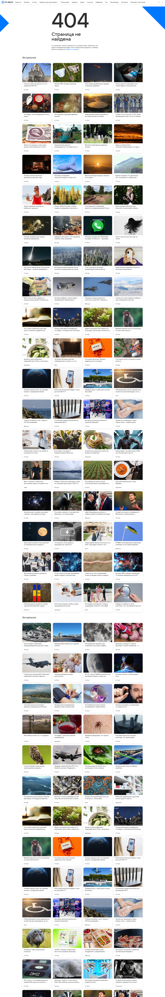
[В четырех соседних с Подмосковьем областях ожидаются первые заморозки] (67, 444)
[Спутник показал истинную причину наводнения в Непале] (36, 820)
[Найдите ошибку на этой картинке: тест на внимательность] (128, 597)
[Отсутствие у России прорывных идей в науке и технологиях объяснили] (67, 567)
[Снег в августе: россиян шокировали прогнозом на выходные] (97, 261)
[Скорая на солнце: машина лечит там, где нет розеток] (67, 628)
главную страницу (72, 49)
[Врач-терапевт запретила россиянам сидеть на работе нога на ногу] (36, 475)
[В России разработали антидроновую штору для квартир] (67, 689)
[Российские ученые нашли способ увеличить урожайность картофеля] (97, 475)
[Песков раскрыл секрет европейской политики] (36, 719)
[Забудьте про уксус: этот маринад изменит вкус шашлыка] (67, 230)
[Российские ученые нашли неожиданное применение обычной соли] (97, 820)
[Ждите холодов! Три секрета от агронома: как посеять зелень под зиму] (97, 322)
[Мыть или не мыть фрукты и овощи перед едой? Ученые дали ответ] (36, 291)
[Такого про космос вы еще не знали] (97, 628)
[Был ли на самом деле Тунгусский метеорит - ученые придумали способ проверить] (36, 261)
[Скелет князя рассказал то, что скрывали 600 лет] (36, 77)
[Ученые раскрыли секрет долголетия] (67, 790)
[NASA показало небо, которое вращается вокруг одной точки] (97, 689)
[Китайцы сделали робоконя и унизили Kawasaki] (97, 414)
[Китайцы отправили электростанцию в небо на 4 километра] (67, 169)
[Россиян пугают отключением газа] (128, 790)
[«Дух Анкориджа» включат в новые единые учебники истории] (97, 505)
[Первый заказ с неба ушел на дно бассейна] (97, 383)
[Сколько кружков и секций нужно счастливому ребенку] (36, 628)
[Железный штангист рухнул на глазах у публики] (36, 567)
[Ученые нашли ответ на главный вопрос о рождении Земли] (36, 383)
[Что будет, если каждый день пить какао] (36, 108)
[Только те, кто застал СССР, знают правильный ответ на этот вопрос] (128, 108)
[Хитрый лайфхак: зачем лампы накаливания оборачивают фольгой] (67, 291)
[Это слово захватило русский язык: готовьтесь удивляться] (36, 322)
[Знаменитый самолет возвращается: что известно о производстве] (67, 138)
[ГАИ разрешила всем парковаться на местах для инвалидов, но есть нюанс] (128, 383)
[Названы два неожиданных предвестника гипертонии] (67, 820)
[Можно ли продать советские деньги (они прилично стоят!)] (36, 138)
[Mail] (3, 2)
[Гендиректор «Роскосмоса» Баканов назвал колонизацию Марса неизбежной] (128, 658)
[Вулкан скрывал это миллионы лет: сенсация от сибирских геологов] (128, 169)
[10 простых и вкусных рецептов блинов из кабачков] (97, 444)
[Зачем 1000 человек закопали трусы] (67, 77)
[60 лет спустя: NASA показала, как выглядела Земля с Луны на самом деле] (97, 790)
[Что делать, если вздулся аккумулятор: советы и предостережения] (67, 536)
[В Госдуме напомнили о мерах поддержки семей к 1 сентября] (97, 597)
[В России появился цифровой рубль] (67, 719)
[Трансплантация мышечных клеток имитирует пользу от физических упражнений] (67, 658)
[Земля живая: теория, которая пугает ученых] (36, 658)
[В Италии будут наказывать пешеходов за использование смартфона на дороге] (128, 719)
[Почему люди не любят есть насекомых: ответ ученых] (97, 882)
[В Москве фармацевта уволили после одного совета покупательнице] (128, 912)
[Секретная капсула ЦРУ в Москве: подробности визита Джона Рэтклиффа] (36, 790)
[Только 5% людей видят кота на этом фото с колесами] (97, 912)
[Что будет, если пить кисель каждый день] (67, 851)
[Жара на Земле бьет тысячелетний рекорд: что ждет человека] (128, 138)
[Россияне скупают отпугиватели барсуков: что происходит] (67, 505)
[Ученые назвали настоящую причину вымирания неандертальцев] (36, 230)
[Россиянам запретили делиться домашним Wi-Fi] (67, 414)
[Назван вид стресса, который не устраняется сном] (36, 444)
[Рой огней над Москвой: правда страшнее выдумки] (97, 77)
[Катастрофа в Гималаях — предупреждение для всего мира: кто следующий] (36, 759)
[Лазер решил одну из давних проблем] (128, 882)
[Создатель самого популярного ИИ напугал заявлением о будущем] (128, 505)
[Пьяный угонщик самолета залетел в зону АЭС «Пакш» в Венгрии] (97, 291)
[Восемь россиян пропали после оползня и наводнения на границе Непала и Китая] (67, 261)
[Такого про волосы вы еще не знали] (128, 230)
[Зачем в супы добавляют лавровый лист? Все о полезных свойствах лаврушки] (36, 352)
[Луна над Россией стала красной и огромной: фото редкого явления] (36, 536)
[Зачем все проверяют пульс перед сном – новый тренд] (128, 414)
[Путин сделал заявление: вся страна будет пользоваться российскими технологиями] (128, 77)
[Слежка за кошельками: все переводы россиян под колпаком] (36, 689)
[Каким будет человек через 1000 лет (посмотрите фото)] (128, 444)
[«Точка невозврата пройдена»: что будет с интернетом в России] (67, 322)
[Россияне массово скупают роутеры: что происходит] (128, 851)
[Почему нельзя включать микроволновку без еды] (36, 169)
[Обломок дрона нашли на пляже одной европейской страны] (36, 597)
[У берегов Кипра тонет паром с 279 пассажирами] (36, 414)
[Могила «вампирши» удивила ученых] (97, 138)
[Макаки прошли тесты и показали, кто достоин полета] (128, 322)
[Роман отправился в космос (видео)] (97, 658)
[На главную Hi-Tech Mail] (8, 2)
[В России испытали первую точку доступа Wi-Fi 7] (67, 383)
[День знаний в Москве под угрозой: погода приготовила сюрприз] (128, 199)
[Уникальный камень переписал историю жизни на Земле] (97, 108)
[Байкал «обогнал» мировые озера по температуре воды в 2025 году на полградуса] (67, 475)
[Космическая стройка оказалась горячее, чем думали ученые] (36, 505)
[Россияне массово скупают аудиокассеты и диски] (97, 352)
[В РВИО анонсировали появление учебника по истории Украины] (128, 536)
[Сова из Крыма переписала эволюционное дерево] (36, 882)
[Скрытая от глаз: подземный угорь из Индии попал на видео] (97, 567)
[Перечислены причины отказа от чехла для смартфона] (128, 261)
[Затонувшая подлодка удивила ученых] (67, 108)
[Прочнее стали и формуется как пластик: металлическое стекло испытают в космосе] (67, 912)
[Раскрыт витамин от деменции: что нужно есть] (128, 820)
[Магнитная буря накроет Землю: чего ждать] (97, 169)
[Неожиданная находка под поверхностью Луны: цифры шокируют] (97, 759)
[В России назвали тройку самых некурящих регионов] (67, 597)
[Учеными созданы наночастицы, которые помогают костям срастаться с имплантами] (97, 719)
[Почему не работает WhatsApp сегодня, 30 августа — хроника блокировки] (97, 230)
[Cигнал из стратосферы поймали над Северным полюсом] (128, 291)
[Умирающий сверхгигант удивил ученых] (67, 759)
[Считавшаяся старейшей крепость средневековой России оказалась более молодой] (97, 199)
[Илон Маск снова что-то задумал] (36, 851)
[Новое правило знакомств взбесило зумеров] (36, 199)
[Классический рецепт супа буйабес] (128, 475)
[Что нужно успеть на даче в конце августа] (128, 352)
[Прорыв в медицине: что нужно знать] (97, 851)
